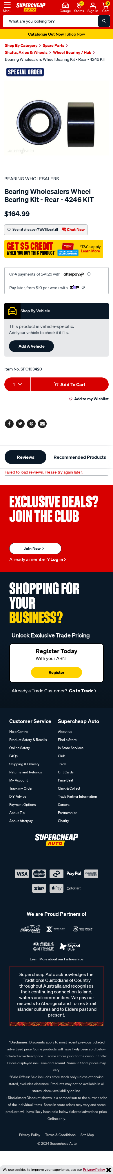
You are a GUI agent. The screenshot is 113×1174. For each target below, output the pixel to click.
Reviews (25, 457)
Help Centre (18, 731)
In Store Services (70, 747)
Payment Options (22, 804)
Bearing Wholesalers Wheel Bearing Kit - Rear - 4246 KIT (55, 59)
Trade (62, 764)
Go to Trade (81, 691)
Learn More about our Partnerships (56, 959)
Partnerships (67, 812)
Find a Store (67, 739)
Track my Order (20, 788)
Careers (64, 804)
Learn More (90, 251)
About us (65, 731)
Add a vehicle (32, 346)
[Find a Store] (79, 4)
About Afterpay (21, 820)
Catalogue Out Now (56, 34)
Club (61, 755)
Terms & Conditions (60, 1134)
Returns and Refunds (25, 772)
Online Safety (19, 747)
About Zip (17, 812)
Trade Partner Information (77, 796)
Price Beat (65, 780)
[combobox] (17, 384)
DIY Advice (17, 796)
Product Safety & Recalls (28, 739)
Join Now (32, 548)
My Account (18, 780)
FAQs (13, 755)
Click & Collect (69, 788)
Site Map (87, 1134)
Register (56, 672)
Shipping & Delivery (24, 764)
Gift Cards (66, 772)
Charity (63, 820)
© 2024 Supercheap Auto (57, 1143)
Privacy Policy (94, 1169)
